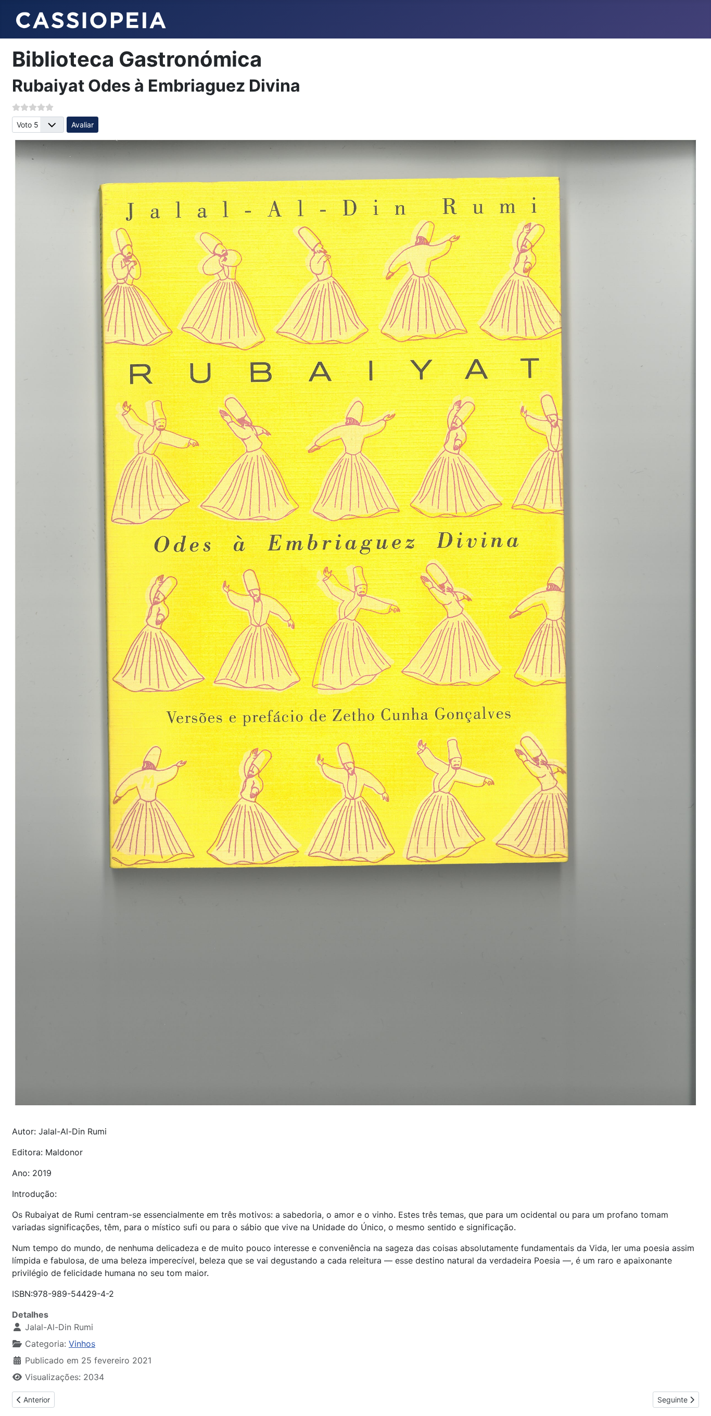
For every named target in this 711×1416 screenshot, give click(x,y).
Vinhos (82, 1343)
